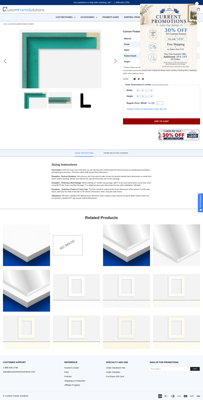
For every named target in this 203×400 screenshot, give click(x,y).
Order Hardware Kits (115, 368)
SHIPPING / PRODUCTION (135, 17)
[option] (60, 59)
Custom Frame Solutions (16, 396)
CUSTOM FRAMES (64, 17)
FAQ (66, 372)
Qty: (153, 103)
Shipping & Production (74, 381)
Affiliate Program (72, 385)
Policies (68, 376)
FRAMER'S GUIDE (110, 17)
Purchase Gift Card (115, 376)
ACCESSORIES (87, 17)
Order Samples (113, 372)
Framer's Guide (71, 368)
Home (5, 24)
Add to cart (161, 121)
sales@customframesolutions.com (19, 372)
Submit (195, 369)
